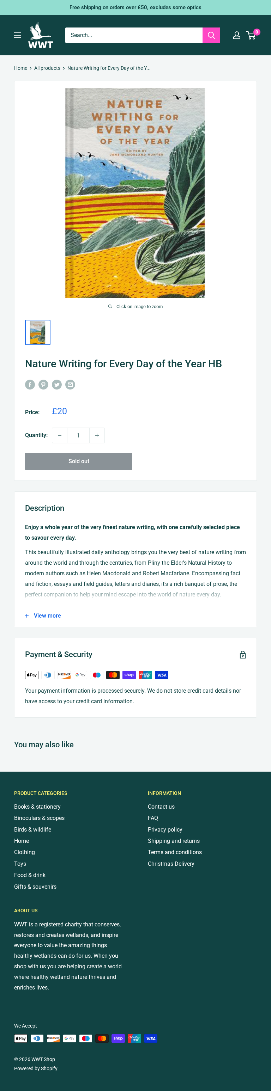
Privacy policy (165, 829)
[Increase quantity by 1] (97, 435)
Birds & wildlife (32, 829)
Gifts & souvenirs (35, 886)
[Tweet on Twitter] (57, 384)
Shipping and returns (174, 841)
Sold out (78, 461)
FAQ (153, 818)
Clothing (24, 852)
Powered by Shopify (36, 1068)
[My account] (236, 35)
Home (20, 68)
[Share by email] (70, 384)
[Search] (211, 35)
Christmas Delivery (171, 863)
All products (47, 68)
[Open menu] (17, 35)
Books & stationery (37, 806)
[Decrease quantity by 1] (59, 435)
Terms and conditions (175, 852)
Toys (20, 863)
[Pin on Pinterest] (43, 384)
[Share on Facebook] (30, 384)
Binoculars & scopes (39, 818)
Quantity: (36, 435)
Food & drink (30, 875)
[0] (251, 35)
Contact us (161, 806)
